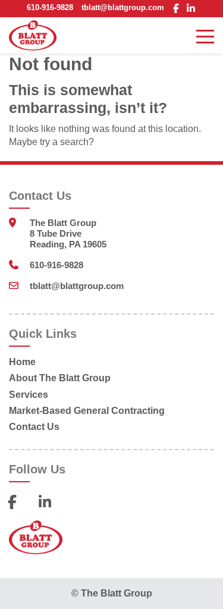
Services (28, 395)
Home (22, 362)
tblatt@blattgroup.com (122, 7)
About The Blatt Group (60, 378)
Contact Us (34, 427)
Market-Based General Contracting (87, 411)
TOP (205, 588)
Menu (205, 36)
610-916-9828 (50, 7)
